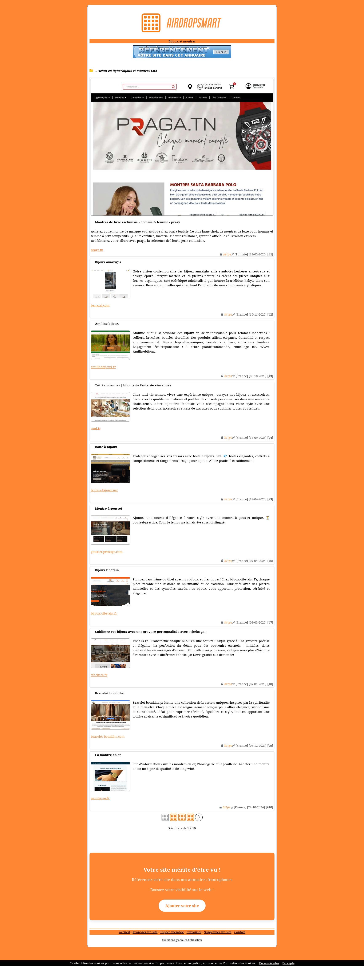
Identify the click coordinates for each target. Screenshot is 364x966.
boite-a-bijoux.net (104, 490)
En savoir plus (269, 963)
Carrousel (194, 932)
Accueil (124, 932)
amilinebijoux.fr (103, 367)
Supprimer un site (218, 932)
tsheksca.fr (99, 675)
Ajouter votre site (182, 905)
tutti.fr (96, 428)
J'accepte (288, 963)
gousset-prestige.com (106, 552)
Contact (239, 932)
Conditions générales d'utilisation (182, 940)
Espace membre (172, 932)
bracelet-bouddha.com (107, 736)
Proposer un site (145, 932)
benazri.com (100, 305)
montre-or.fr (100, 798)
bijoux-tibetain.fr (104, 613)
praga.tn (97, 250)
